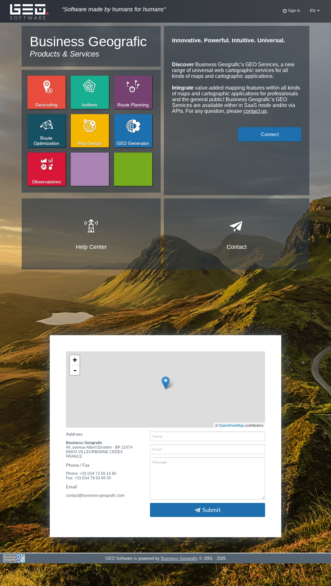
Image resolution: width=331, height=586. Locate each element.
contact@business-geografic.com (95, 495)
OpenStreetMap (231, 425)
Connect (270, 134)
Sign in (293, 10)
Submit (211, 509)
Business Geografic (179, 558)
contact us (255, 111)
